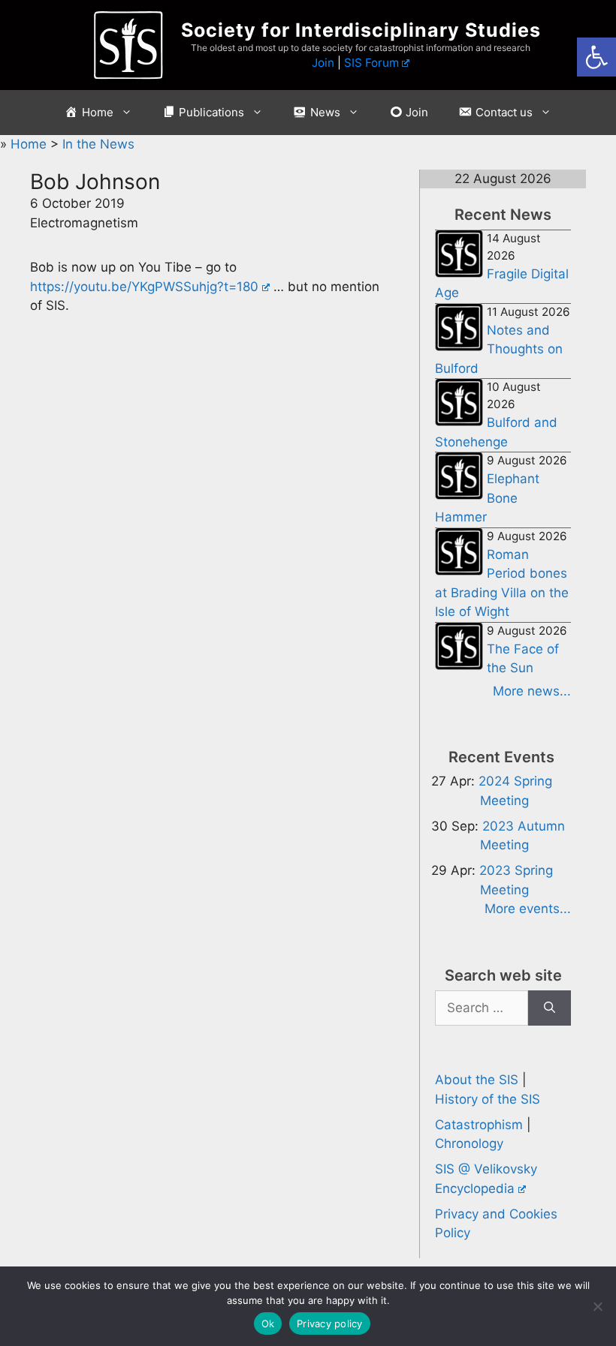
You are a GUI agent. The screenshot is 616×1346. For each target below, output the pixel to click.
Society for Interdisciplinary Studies (361, 30)
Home (30, 144)
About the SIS (476, 1079)
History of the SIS (487, 1099)
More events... (528, 908)
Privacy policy (330, 1323)
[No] (597, 1306)
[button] (596, 57)
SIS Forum (371, 63)
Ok (268, 1323)
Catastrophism (479, 1124)
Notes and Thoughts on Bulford (499, 349)
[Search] (549, 1008)
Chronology (469, 1143)
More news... (532, 691)
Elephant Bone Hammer (487, 497)
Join (323, 63)
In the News (98, 144)
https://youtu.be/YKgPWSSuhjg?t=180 (144, 286)
